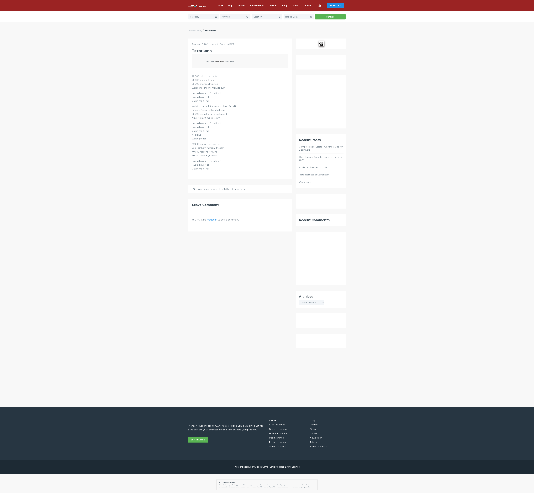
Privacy (313, 442)
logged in (212, 219)
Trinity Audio (219, 61)
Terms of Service (318, 446)
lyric (199, 189)
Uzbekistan (305, 182)
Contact (308, 5)
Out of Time (232, 189)
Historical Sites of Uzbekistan (314, 174)
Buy (230, 5)
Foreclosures (257, 5)
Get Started (198, 440)
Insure (241, 5)
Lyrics (205, 189)
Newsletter (316, 437)
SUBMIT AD (335, 5)
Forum (273, 5)
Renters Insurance (278, 442)
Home (191, 30)
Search (330, 17)
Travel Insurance (277, 446)
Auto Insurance (277, 424)
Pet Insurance (276, 437)
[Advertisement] (321, 103)
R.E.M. (232, 44)
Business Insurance (279, 429)
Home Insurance (278, 433)
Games (313, 433)
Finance (314, 429)
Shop (295, 5)
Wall (220, 5)
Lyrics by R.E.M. (217, 189)
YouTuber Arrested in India (313, 167)
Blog (284, 5)
